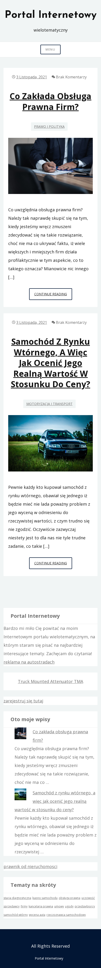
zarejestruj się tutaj (23, 701)
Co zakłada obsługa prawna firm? (50, 101)
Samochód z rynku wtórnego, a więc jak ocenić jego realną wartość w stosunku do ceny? (50, 363)
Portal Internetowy (51, 15)
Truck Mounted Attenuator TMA (50, 681)
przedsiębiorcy (85, 906)
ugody (69, 906)
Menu (50, 49)
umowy (59, 906)
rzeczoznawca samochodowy (66, 915)
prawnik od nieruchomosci (30, 866)
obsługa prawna (69, 898)
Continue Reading (53, 296)
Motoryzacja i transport (49, 404)
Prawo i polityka (49, 126)
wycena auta (37, 915)
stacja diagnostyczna (17, 898)
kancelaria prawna (41, 906)
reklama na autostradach (29, 662)
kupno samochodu (45, 898)
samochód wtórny (16, 915)
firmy (24, 906)
